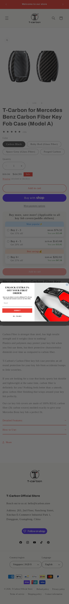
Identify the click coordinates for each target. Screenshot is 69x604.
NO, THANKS (17, 316)
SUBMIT (17, 311)
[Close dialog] (67, 285)
